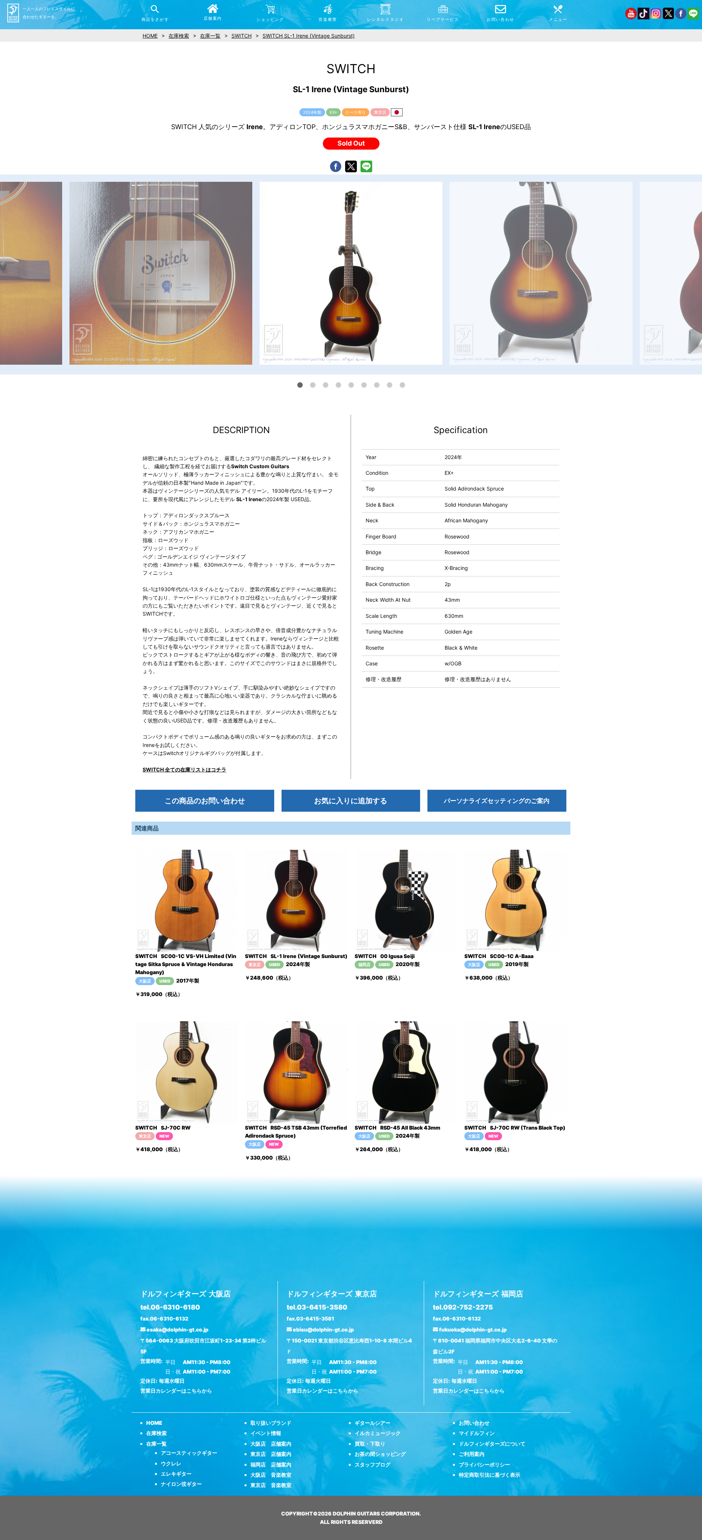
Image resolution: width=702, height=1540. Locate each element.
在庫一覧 (156, 1444)
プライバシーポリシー (484, 1464)
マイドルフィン (477, 1433)
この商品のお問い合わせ (205, 800)
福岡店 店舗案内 (270, 1464)
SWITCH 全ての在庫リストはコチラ (184, 769)
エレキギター (176, 1473)
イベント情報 (265, 1433)
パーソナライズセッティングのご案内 (497, 800)
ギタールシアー (372, 1423)
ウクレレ (171, 1463)
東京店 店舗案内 (270, 1454)
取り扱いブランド (270, 1423)
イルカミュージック (378, 1433)
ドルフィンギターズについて (492, 1444)
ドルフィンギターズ (185, 1293)
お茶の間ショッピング (380, 1454)
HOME (154, 1423)
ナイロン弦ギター (181, 1484)
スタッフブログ (372, 1464)
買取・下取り (370, 1444)
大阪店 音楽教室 (270, 1475)
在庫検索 (156, 1433)
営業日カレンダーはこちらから (176, 1390)
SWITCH (241, 36)
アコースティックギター (189, 1453)
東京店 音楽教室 (270, 1485)
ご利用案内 (471, 1454)
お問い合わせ (474, 1423)
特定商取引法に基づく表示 (489, 1475)
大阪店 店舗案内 (270, 1444)
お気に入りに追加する (350, 800)
